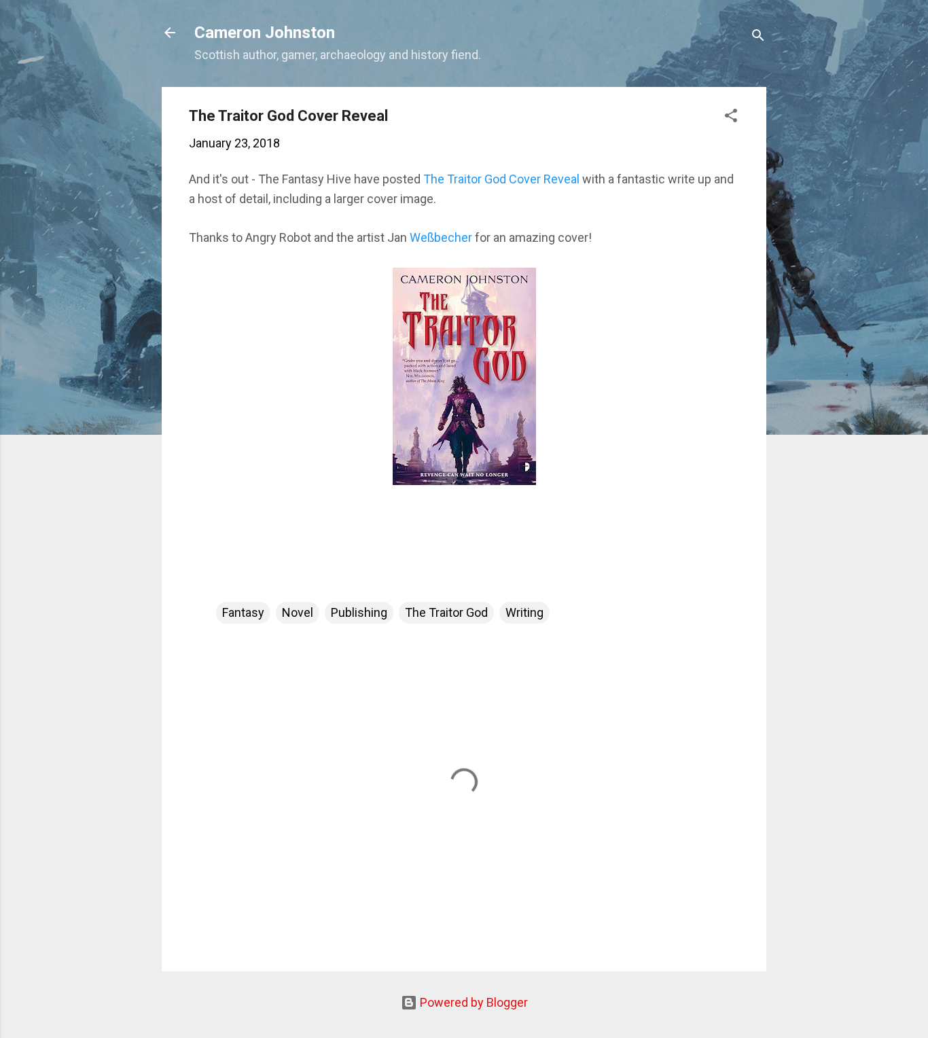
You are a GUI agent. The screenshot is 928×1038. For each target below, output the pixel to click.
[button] (731, 117)
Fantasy (243, 612)
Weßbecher (441, 237)
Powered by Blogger (472, 1002)
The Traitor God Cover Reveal (501, 179)
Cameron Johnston (264, 32)
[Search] (758, 37)
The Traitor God (446, 612)
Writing (524, 612)
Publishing (359, 612)
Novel (297, 612)
